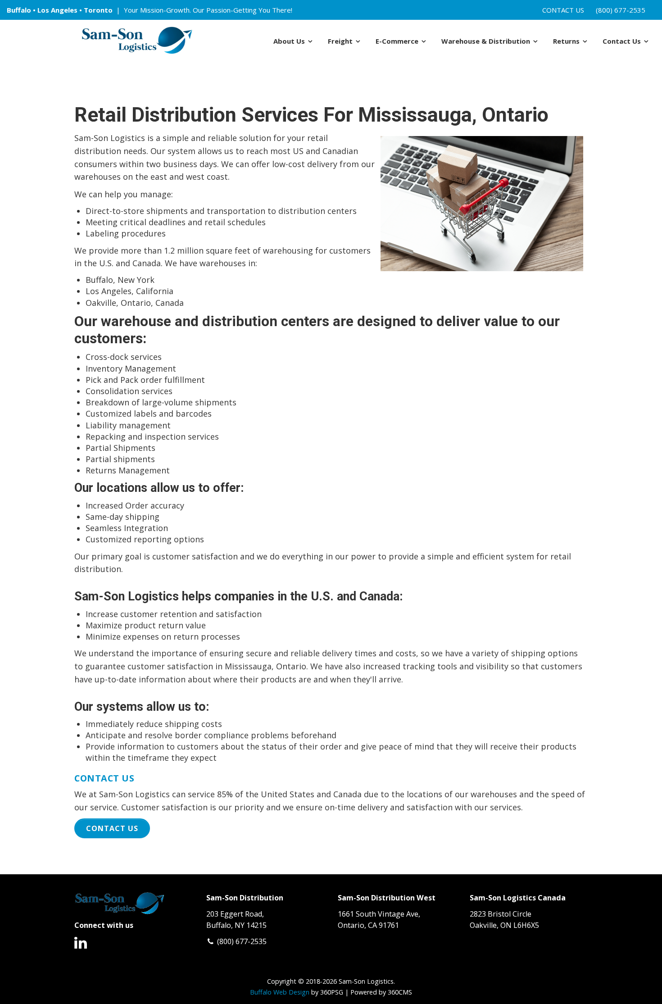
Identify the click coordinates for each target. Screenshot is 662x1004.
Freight (340, 40)
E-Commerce (397, 40)
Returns (566, 40)
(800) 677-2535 (620, 9)
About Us (289, 40)
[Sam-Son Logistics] (137, 41)
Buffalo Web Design (279, 992)
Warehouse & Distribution (485, 40)
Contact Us (563, 9)
